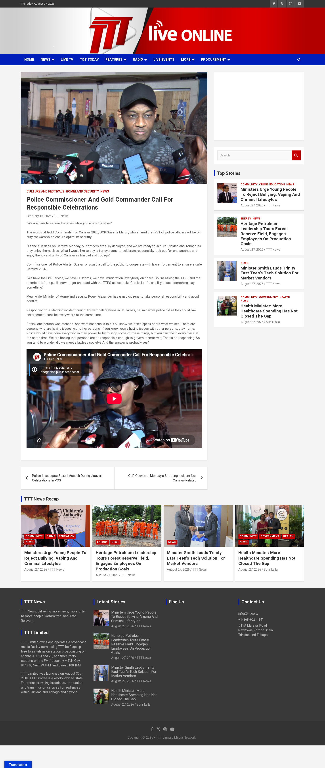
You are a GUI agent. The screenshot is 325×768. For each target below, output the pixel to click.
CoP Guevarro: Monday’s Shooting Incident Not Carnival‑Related (162, 478)
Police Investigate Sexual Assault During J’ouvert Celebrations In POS (67, 478)
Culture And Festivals (45, 191)
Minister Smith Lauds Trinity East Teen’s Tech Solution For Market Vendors (269, 273)
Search (296, 155)
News (45, 60)
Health (284, 297)
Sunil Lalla (273, 322)
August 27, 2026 (252, 205)
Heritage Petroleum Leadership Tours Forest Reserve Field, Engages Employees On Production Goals (266, 233)
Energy (246, 218)
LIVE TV (67, 60)
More (186, 60)
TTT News (61, 216)
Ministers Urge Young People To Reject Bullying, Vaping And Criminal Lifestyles (270, 194)
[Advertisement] (259, 106)
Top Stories (229, 173)
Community (249, 184)
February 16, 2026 (39, 216)
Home (29, 60)
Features (113, 60)
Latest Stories (111, 601)
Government (268, 297)
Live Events (163, 60)
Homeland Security (82, 191)
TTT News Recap (41, 499)
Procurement (213, 60)
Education (277, 184)
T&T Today (89, 60)
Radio (138, 60)
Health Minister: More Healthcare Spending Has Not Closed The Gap (269, 311)
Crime (263, 184)
